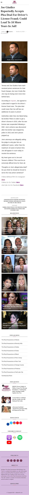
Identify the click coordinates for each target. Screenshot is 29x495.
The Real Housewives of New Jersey (12, 357)
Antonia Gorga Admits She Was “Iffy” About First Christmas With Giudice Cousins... (14, 229)
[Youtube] (9, 441)
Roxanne (10, 31)
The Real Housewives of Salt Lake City (12, 372)
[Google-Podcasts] (14, 436)
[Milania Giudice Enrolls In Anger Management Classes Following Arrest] (14, 320)
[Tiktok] (18, 460)
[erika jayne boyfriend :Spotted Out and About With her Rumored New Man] (6, 409)
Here (3, 179)
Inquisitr (13, 101)
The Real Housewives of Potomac (11, 368)
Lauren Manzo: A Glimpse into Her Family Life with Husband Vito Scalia (19, 399)
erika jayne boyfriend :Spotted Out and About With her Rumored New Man (19, 408)
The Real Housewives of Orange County (13, 365)
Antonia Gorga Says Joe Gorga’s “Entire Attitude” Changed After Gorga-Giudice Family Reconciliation (14, 248)
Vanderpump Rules (7, 375)
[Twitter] (11, 460)
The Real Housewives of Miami (10, 354)
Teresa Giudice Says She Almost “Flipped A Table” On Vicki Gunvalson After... (14, 285)
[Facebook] (8, 460)
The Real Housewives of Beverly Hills (12, 343)
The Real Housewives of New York (11, 361)
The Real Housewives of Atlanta (10, 340)
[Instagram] (14, 460)
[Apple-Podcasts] (9, 436)
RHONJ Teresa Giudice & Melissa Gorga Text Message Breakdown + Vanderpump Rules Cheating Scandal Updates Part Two (19, 390)
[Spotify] (19, 436)
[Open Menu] (1, 2)
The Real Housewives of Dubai (10, 350)
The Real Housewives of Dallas (10, 347)
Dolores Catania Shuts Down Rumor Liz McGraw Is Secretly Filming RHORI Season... (14, 267)
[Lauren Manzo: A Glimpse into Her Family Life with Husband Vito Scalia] (6, 400)
